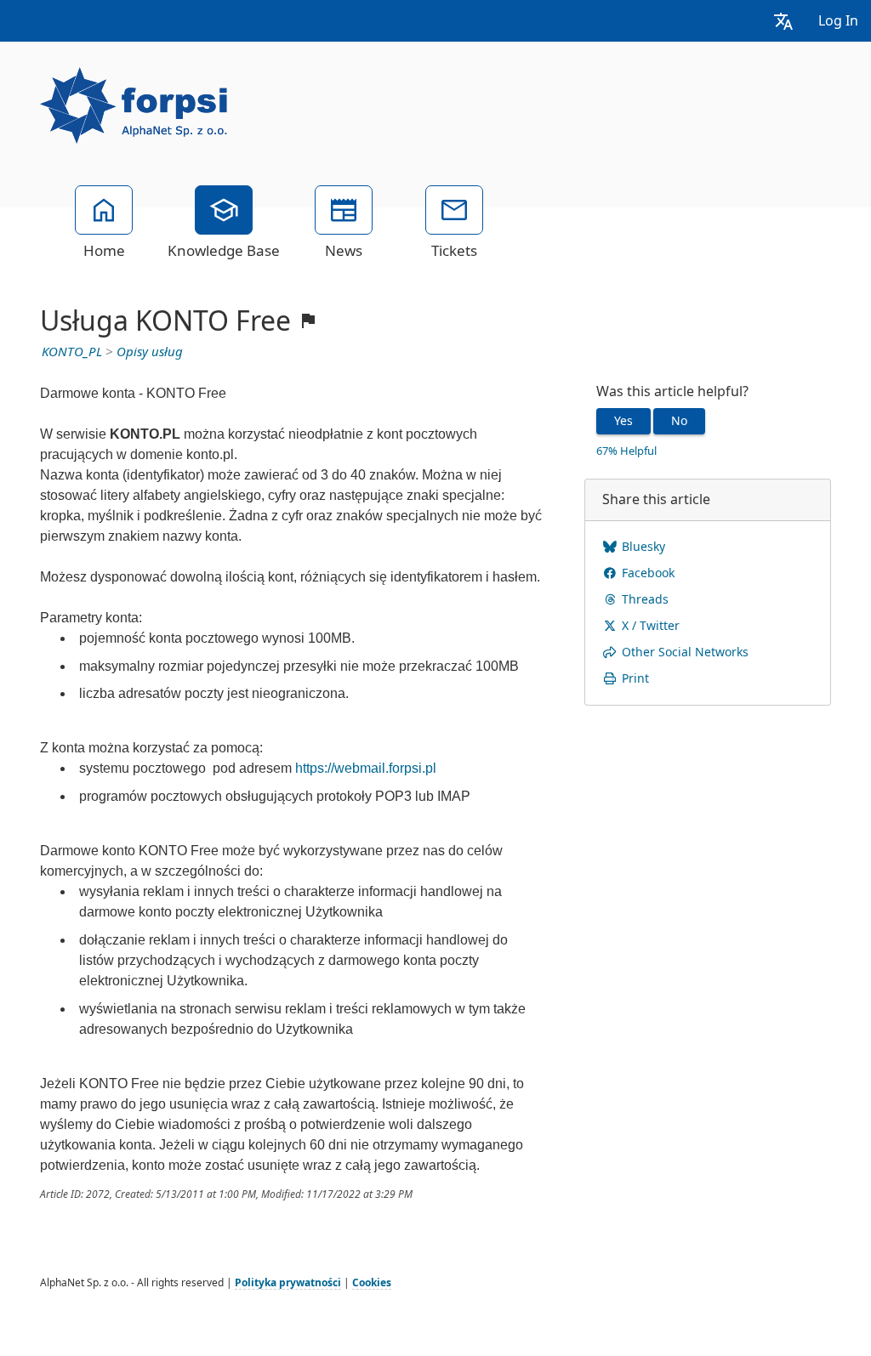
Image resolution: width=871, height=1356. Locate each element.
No (679, 421)
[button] (783, 21)
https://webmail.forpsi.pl (365, 768)
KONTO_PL (72, 352)
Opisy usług (150, 352)
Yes (623, 421)
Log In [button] (838, 21)
